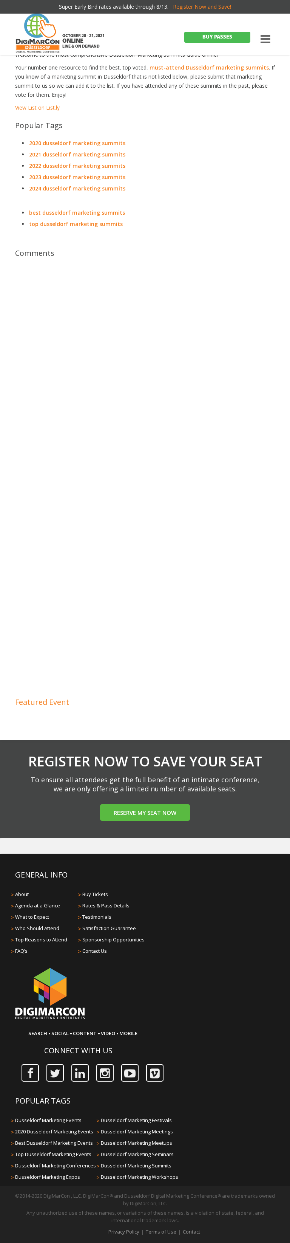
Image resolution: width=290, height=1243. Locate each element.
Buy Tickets (95, 894)
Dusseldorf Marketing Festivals (136, 1120)
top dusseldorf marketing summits (76, 224)
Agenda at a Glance (37, 905)
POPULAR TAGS (43, 1101)
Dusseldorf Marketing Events (48, 1120)
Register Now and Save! (202, 6)
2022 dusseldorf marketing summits (77, 165)
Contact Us (94, 950)
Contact (191, 1231)
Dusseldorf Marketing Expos (47, 1176)
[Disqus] (145, 370)
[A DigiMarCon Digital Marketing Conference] (50, 1018)
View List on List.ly (37, 107)
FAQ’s (21, 950)
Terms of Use (161, 1231)
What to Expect (32, 916)
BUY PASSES (217, 37)
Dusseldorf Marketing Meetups (136, 1142)
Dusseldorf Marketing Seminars (137, 1154)
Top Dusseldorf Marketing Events (53, 1154)
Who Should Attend (37, 928)
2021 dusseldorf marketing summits (77, 154)
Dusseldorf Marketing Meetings (137, 1131)
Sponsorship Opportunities (113, 939)
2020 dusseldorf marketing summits (77, 143)
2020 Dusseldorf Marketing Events (54, 1131)
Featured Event (42, 702)
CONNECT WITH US (78, 1050)
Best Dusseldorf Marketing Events (54, 1142)
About (22, 894)
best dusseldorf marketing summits (77, 212)
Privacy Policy (123, 1231)
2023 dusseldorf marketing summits (77, 177)
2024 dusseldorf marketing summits (77, 188)
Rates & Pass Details (106, 905)
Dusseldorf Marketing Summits (136, 1165)
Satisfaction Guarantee (109, 928)
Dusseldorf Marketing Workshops (139, 1176)
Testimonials (96, 916)
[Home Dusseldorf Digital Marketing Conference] (37, 34)
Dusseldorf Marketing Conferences (55, 1165)
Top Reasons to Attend (41, 939)
